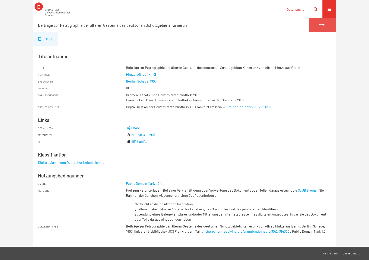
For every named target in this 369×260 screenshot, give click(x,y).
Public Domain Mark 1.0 (142, 183)
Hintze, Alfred (136, 74)
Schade (142, 81)
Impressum (331, 253)
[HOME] (52, 9)
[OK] (315, 9)
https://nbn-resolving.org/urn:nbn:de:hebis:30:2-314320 (247, 231)
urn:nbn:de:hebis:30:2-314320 (249, 107)
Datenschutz (351, 253)
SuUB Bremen (308, 190)
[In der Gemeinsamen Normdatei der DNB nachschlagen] (154, 74)
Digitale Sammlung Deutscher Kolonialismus (71, 162)
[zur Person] (149, 74)
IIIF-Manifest (140, 141)
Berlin (130, 81)
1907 (153, 81)
